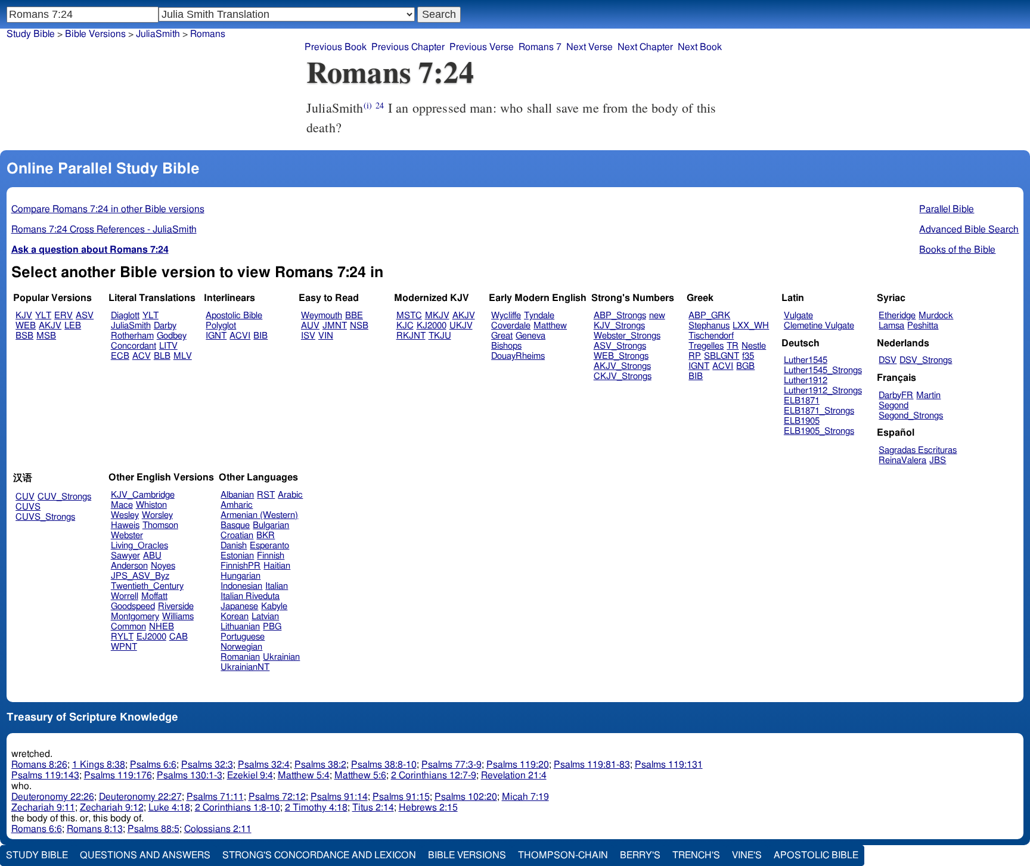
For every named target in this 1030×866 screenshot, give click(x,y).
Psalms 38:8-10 (384, 764)
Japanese (239, 606)
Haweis (125, 525)
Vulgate (798, 315)
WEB (25, 325)
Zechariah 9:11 (43, 807)
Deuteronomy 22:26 (52, 797)
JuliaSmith (158, 34)
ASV (85, 315)
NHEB (161, 626)
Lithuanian (240, 626)
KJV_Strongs (619, 325)
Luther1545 (805, 360)
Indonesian (241, 586)
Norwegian (241, 646)
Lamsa (891, 325)
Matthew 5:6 (360, 775)
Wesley (125, 515)
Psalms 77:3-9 (451, 764)
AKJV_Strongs (622, 366)
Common (128, 626)
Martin (928, 395)
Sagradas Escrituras (918, 450)
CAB (178, 636)
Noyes (163, 565)
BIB (260, 335)
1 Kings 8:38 (98, 764)
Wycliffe (506, 315)
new (657, 315)
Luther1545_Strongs (823, 370)
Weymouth (321, 315)
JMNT (334, 325)
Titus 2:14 (373, 807)
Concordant (133, 346)
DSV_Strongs (925, 360)
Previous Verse (481, 47)
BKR (265, 535)
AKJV (50, 325)
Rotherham (132, 335)
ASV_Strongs (620, 346)
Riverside (176, 606)
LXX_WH (751, 325)
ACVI (239, 335)
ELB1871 (802, 400)
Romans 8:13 (95, 829)
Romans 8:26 (39, 764)
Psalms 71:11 (215, 797)
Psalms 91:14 (339, 797)
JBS (937, 460)
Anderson (129, 565)
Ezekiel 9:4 (250, 775)
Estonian (237, 555)
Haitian (276, 565)
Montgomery (135, 616)
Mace (122, 505)
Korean (235, 616)
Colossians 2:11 (218, 829)
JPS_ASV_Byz (140, 576)
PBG (272, 626)
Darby (165, 325)
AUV (310, 325)
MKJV (437, 315)
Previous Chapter (408, 47)
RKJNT (411, 335)
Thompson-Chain (563, 855)
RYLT (122, 636)
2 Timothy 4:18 (316, 807)
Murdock (936, 315)
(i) (368, 105)
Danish (234, 545)
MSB (46, 335)
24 (380, 105)
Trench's (696, 855)
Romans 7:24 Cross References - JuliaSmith (104, 229)
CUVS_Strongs (45, 517)
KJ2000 (431, 325)
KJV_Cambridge (143, 495)
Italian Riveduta (250, 596)
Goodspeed (133, 606)
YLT (43, 315)
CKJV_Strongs (622, 376)
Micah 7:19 (525, 797)
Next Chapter (645, 47)
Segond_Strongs (911, 415)
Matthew (550, 325)
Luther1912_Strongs (823, 390)
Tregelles (706, 346)
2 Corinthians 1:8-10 (237, 807)
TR (733, 346)
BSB (24, 335)
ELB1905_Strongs (819, 431)
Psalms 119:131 (669, 764)
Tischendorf (711, 335)
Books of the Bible (957, 249)
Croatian (237, 535)
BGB (745, 366)
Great (502, 335)
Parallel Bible (946, 209)
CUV (25, 496)
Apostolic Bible (816, 855)
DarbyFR (896, 395)
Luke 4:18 (169, 807)
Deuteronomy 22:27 (140, 797)
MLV (182, 356)
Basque (235, 525)
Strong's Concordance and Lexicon (319, 855)
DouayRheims (518, 356)
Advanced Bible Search (969, 229)
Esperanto (269, 545)
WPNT (124, 646)
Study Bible (31, 34)
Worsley (157, 515)
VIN (325, 335)
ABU (152, 555)
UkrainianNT (245, 667)
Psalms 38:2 (320, 764)
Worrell (124, 596)
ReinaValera (902, 460)
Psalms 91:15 (401, 797)
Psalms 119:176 (118, 775)
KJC (405, 325)
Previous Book (336, 47)
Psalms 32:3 (207, 764)
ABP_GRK (709, 315)
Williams (178, 616)
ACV (141, 356)
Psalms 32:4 (264, 764)
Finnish (270, 555)
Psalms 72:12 (277, 797)
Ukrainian (281, 657)
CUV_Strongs (64, 496)
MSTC (409, 315)
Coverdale (510, 325)
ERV (63, 315)
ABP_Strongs (620, 315)
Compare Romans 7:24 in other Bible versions (107, 209)
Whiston (151, 505)
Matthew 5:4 (304, 775)
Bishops (506, 346)
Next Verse (589, 47)
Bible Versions (95, 34)
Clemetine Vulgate (819, 325)
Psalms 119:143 (45, 775)
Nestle (754, 346)
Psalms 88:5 (153, 829)
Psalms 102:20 (466, 797)
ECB (120, 356)
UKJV (461, 325)
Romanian (240, 657)
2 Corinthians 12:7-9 (433, 775)
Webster (127, 535)
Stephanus (709, 325)
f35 (748, 356)
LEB (72, 325)
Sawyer (125, 555)
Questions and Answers (145, 855)
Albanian (237, 495)
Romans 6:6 (36, 829)
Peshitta (922, 325)
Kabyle (274, 606)
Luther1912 (805, 380)
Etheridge (897, 315)
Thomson (160, 525)
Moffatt (154, 596)
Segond (893, 405)
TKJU (440, 335)
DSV (887, 360)
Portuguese (243, 636)
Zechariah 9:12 (112, 807)
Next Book (700, 47)
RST (266, 495)
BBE (354, 315)
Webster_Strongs (627, 335)
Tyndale (539, 315)
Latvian (265, 616)
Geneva (530, 335)
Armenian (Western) (259, 515)
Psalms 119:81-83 (592, 764)
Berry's (640, 855)
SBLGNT (721, 356)
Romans (207, 34)
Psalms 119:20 (517, 764)
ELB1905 (802, 421)
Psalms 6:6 (153, 764)
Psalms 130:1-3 (189, 775)
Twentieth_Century (147, 586)
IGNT (216, 335)
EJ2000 (151, 636)
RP (694, 356)
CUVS (28, 506)
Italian (276, 586)
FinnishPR (240, 565)
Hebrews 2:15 (428, 807)
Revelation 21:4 (514, 775)
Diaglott (125, 315)
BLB (162, 356)
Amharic (237, 505)
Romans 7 (540, 47)
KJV (23, 315)
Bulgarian (271, 525)
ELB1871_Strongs (819, 410)
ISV (308, 335)
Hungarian (240, 576)
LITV (168, 346)
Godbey (172, 335)
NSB (359, 325)
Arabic (290, 495)
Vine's (747, 855)
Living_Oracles (139, 545)
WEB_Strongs (621, 356)
